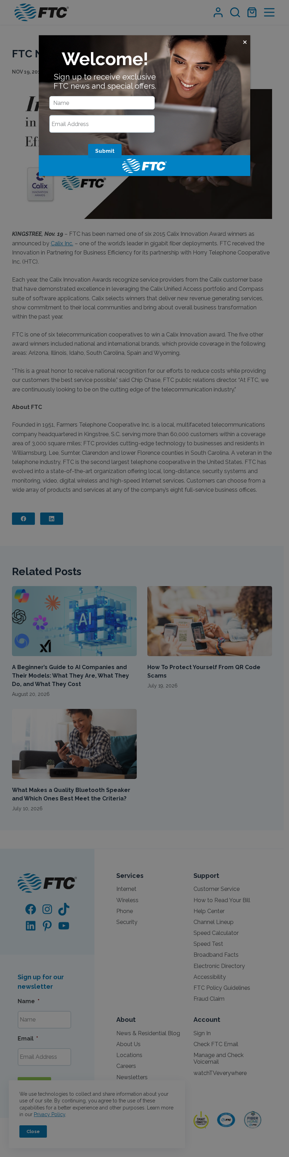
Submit (105, 151)
